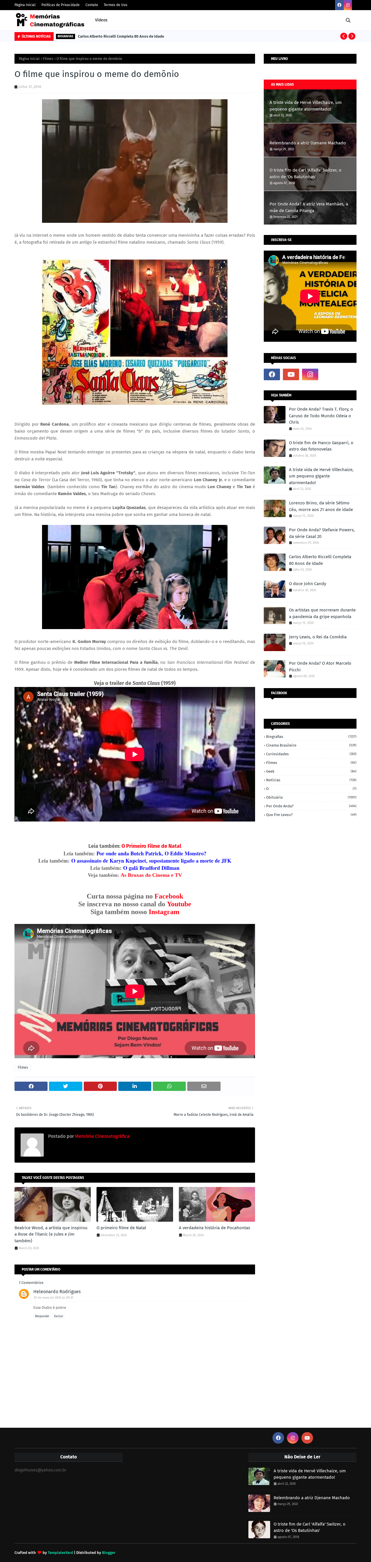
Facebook (168, 896)
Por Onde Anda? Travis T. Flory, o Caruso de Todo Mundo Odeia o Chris (321, 416)
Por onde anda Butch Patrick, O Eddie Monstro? (151, 853)
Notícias (311, 780)
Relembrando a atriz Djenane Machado (308, 143)
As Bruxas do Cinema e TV (151, 875)
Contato (92, 5)
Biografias (311, 736)
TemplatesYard (60, 1552)
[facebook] (339, 5)
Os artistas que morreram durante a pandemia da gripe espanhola (322, 613)
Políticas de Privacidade (60, 5)
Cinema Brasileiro (311, 745)
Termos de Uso (115, 5)
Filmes (48, 59)
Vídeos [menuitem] (101, 20)
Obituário (311, 797)
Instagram (164, 912)
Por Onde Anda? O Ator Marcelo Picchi (320, 666)
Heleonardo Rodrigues (57, 1291)
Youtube (179, 904)
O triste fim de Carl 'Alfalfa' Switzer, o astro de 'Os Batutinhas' (305, 173)
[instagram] (348, 5)
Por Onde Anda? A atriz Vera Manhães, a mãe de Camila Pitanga (309, 207)
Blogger (108, 1552)
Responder (42, 1316)
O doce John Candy (307, 583)
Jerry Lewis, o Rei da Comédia (318, 636)
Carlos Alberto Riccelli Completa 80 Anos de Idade (121, 36)
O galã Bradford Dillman (151, 868)
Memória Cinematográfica (102, 1136)
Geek (311, 771)
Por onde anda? (311, 806)
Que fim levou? (311, 815)
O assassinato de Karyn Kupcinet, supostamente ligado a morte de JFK (151, 860)
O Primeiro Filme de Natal (151, 846)
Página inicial (29, 59)
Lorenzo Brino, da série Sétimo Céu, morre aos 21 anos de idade (321, 506)
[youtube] (291, 374)
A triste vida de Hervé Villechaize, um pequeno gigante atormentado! (306, 106)
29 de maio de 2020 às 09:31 (53, 1298)
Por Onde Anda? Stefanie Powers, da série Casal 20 (322, 533)
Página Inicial (25, 5)
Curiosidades (311, 754)
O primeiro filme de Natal (121, 1227)
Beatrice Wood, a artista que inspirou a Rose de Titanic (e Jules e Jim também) (51, 1234)
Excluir (58, 1316)
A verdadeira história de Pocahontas (214, 1227)
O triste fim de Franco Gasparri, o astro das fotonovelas (321, 446)
